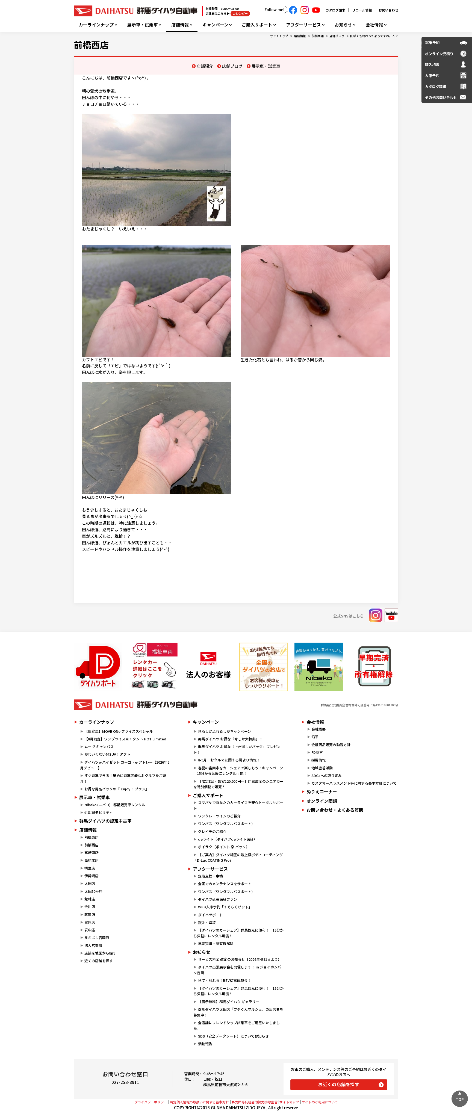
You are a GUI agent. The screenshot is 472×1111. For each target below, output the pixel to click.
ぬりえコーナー (321, 791)
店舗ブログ (336, 36)
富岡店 (89, 922)
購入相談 (432, 64)
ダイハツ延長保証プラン (217, 899)
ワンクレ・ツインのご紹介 (219, 816)
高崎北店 (91, 860)
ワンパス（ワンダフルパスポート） (226, 823)
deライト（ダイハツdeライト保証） (227, 839)
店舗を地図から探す (100, 953)
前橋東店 (91, 837)
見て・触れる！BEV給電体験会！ (224, 980)
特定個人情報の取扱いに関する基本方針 (199, 1102)
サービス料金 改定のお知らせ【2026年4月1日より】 (239, 959)
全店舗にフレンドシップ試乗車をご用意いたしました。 (236, 1025)
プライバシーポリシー (150, 1102)
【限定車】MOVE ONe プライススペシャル (118, 731)
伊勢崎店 (91, 875)
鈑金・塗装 (207, 922)
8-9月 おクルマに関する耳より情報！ (229, 760)
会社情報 (374, 25)
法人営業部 (93, 945)
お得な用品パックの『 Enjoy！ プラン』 (116, 788)
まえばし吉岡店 (96, 937)
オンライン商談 (321, 800)
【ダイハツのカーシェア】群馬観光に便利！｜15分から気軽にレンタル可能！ (238, 932)
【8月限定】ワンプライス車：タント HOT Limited (125, 738)
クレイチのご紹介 (212, 831)
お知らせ (343, 25)
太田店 (89, 883)
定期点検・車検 (210, 876)
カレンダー (240, 13)
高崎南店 (91, 852)
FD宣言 (317, 752)
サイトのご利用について (320, 1102)
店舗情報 (180, 25)
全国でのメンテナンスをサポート (224, 883)
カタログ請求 (335, 10)
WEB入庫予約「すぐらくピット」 (225, 906)
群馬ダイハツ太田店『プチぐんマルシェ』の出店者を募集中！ (238, 1012)
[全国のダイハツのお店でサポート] (263, 667)
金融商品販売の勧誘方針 (330, 744)
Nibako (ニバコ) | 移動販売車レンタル (114, 804)
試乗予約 (432, 42)
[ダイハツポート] (98, 667)
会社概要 (318, 729)
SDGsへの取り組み (326, 775)
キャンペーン (215, 25)
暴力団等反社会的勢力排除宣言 (255, 1102)
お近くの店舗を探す (338, 1084)
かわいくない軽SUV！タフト (107, 754)
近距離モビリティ (98, 812)
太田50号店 (93, 891)
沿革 (314, 736)
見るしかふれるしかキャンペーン (224, 731)
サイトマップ (289, 1102)
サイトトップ (279, 36)
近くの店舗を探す (98, 960)
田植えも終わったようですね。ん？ (374, 36)
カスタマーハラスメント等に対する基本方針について (354, 783)
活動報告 (205, 1043)
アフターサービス (303, 25)
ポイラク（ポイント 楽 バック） (223, 846)
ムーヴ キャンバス (99, 746)
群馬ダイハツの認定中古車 (105, 820)
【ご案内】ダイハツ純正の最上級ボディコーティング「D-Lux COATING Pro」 (237, 857)
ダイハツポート (210, 914)
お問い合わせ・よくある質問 (334, 809)
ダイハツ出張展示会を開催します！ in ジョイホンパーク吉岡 (238, 969)
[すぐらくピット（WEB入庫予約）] (208, 667)
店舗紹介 (205, 66)
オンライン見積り (439, 53)
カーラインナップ (96, 25)
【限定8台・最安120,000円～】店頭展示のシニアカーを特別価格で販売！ (238, 784)
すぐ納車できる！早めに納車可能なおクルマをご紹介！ (123, 778)
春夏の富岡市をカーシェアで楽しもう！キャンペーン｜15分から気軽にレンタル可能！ (238, 770)
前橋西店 (318, 36)
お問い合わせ (388, 10)
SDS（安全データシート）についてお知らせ (233, 1036)
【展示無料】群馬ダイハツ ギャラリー (228, 1001)
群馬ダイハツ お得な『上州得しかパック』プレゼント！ (236, 749)
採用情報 (318, 760)
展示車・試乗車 (142, 25)
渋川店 (89, 906)
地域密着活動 (322, 767)
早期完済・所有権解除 (216, 943)
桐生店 (89, 868)
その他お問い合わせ (441, 97)
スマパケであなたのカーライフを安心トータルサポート (238, 805)
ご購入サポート (257, 25)
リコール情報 (362, 10)
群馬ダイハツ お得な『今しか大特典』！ (230, 738)
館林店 (89, 899)
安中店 (89, 929)
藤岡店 (89, 914)
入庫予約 (432, 75)
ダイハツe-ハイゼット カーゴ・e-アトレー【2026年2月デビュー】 (124, 765)
